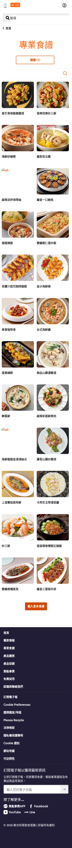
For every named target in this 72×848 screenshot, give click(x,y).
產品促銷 (9, 663)
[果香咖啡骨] (18, 311)
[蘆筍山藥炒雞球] (53, 441)
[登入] (64, 5)
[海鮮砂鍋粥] (18, 138)
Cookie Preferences (16, 704)
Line (32, 812)
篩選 (35, 60)
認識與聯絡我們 (13, 686)
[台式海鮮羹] (53, 311)
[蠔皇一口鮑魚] (53, 181)
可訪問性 (9, 758)
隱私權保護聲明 (13, 735)
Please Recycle (13, 720)
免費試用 (9, 679)
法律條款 (9, 727)
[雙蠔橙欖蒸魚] (18, 570)
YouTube (15, 812)
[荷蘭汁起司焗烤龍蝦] (18, 268)
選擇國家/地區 (12, 712)
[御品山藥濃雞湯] (53, 354)
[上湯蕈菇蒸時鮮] (18, 484)
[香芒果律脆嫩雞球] (18, 95)
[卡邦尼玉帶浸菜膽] (53, 484)
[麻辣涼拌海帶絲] (18, 181)
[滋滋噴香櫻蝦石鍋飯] (53, 527)
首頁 (6, 633)
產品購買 (9, 656)
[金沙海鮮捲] (53, 268)
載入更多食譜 (36, 606)
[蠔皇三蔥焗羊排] (53, 570)
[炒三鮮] (18, 527)
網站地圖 (9, 751)
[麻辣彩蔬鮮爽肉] (53, 397)
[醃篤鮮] (18, 397)
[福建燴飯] (18, 224)
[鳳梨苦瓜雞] (53, 138)
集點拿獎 (9, 671)
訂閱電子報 (10, 697)
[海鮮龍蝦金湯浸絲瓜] (18, 441)
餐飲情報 (9, 640)
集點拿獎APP (17, 806)
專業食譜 (9, 648)
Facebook (41, 806)
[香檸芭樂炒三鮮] (53, 95)
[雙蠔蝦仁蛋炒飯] (53, 224)
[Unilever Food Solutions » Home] (15, 5)
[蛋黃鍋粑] (18, 354)
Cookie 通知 (11, 743)
